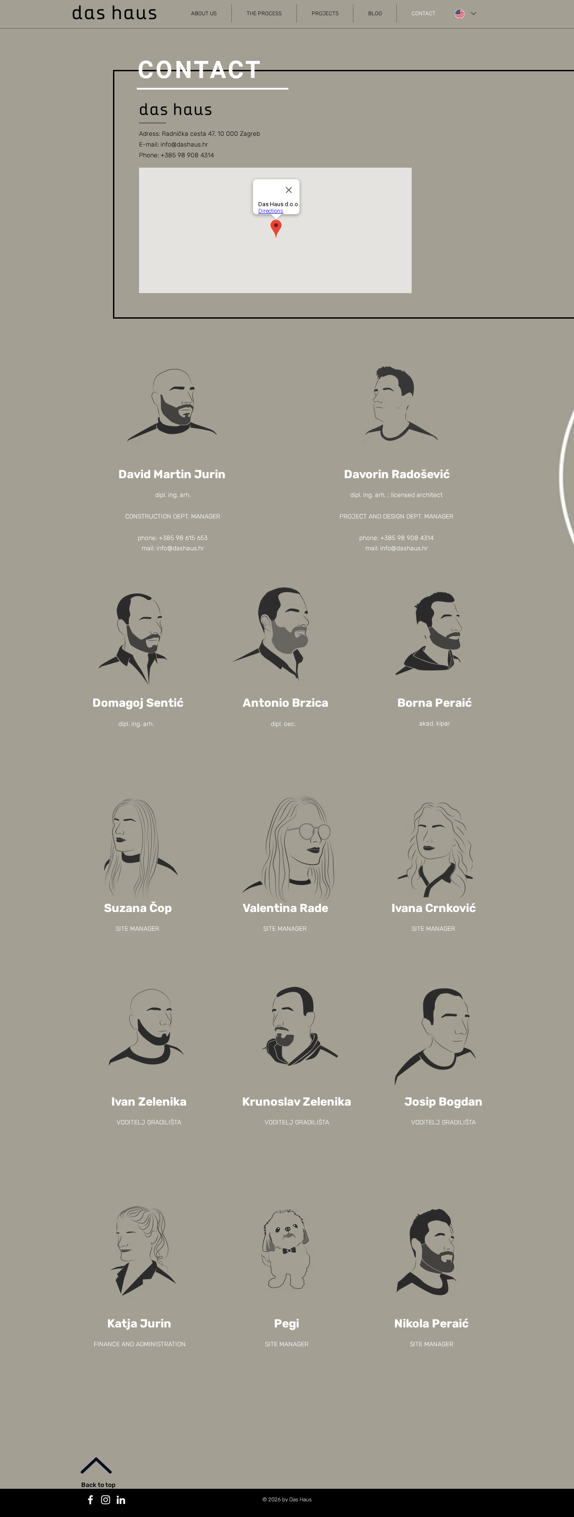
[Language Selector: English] (465, 14)
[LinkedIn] (121, 1500)
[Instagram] (106, 1500)
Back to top (98, 1485)
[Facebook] (90, 1500)
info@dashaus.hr (184, 144)
